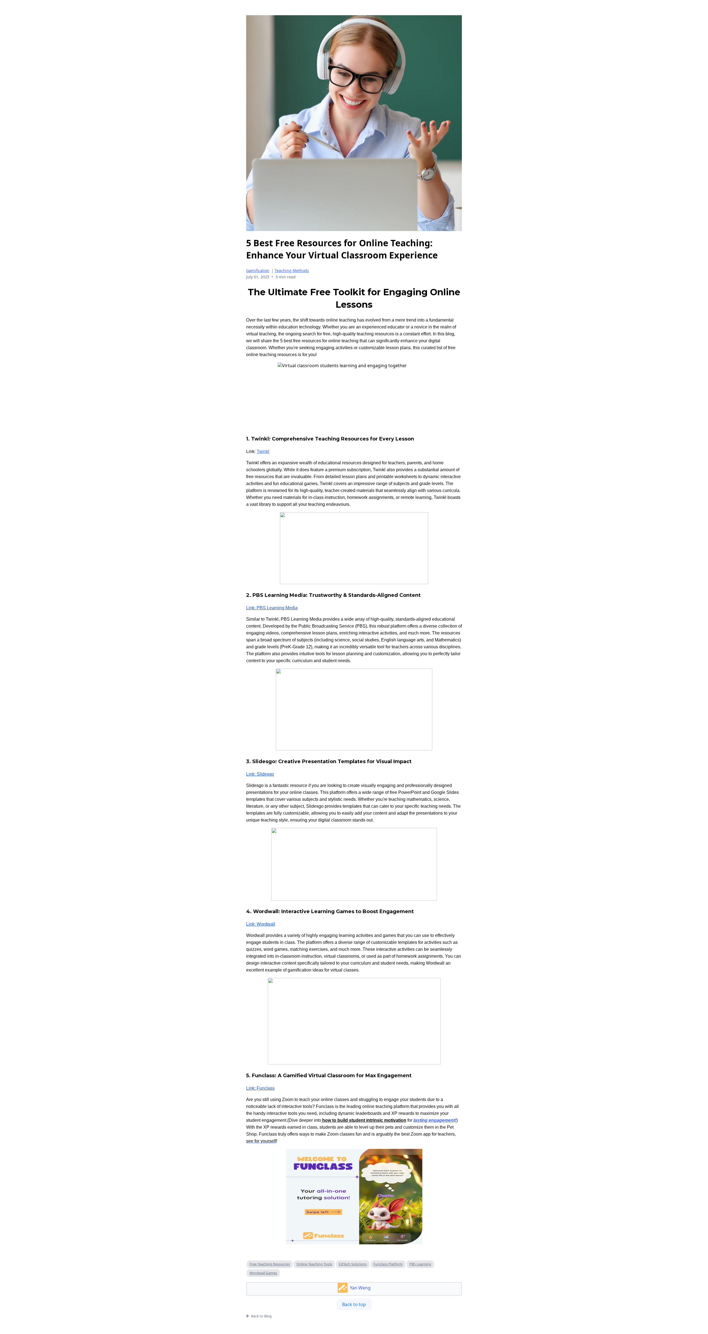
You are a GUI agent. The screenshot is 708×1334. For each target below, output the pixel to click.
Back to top (354, 1304)
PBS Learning (420, 1264)
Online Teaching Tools (314, 1264)
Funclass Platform (388, 1264)
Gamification (257, 270)
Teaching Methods (292, 270)
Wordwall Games (263, 1272)
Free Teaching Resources (269, 1264)
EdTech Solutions (353, 1264)
